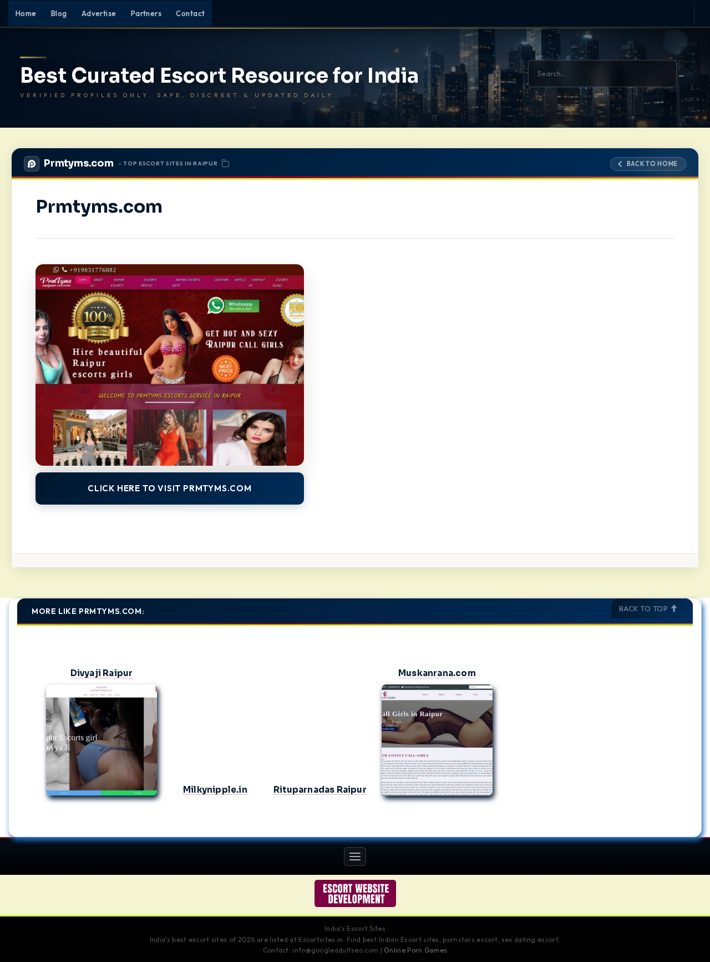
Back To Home (652, 164)
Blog (59, 13)
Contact (190, 13)
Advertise (99, 13)
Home (26, 13)
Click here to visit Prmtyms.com (170, 488)
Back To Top (644, 608)
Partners (146, 13)
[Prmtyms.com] (170, 365)
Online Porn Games (415, 950)
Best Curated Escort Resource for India (219, 76)
